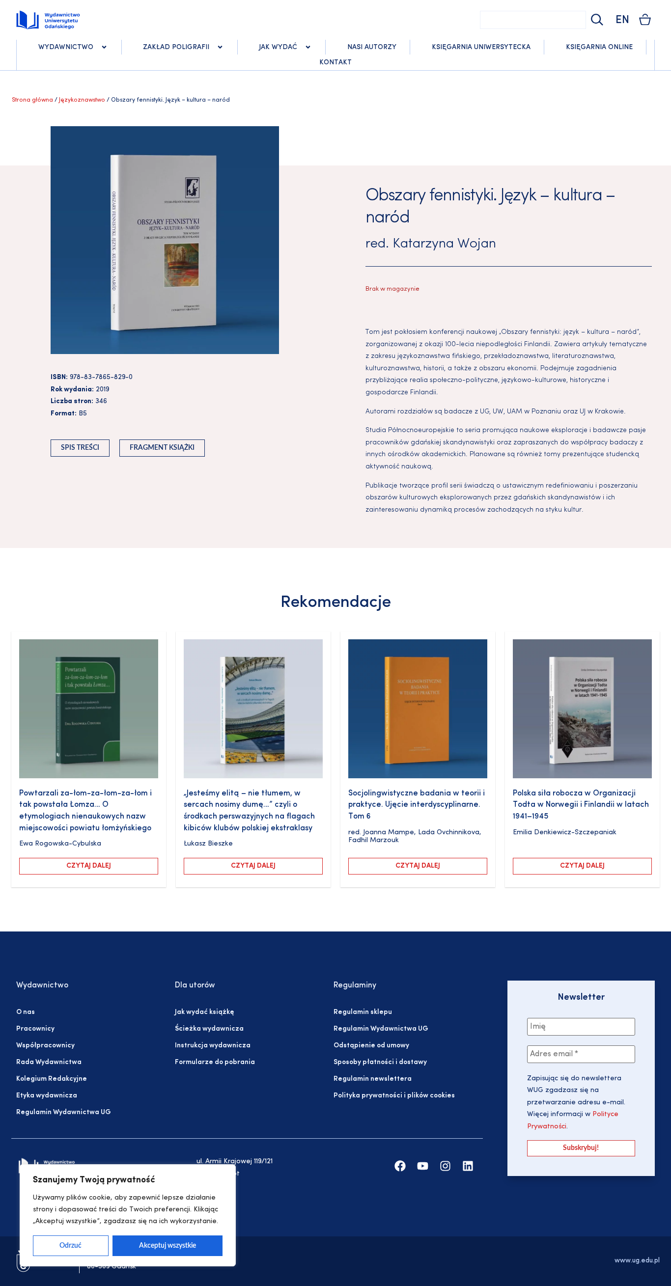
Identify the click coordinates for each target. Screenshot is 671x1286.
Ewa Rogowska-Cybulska (60, 844)
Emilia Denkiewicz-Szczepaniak (564, 832)
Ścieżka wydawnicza (209, 1029)
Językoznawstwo (82, 100)
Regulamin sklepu (363, 1012)
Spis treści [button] (80, 447)
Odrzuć (70, 1245)
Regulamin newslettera (373, 1079)
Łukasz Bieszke (208, 844)
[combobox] (533, 20)
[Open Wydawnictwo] (104, 47)
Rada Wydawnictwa (49, 1062)
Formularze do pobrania (215, 1062)
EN (622, 20)
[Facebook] (400, 1166)
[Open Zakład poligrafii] (220, 47)
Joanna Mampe (388, 832)
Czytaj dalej (88, 866)
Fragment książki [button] (162, 447)
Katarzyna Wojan (444, 244)
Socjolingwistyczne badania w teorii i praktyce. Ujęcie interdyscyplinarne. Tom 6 (416, 805)
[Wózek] (645, 19)
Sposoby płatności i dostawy (380, 1062)
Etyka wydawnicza (46, 1095)
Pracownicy (35, 1029)
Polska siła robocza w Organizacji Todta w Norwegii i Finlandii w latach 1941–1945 (581, 805)
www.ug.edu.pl (637, 1260)
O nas (25, 1012)
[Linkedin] (468, 1166)
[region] (128, 1215)
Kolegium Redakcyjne (51, 1079)
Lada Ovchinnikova (448, 832)
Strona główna (32, 100)
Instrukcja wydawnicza (213, 1045)
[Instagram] (445, 1166)
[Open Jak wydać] (308, 47)
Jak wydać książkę (204, 1012)
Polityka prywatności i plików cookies (394, 1095)
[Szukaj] (596, 20)
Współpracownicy (45, 1045)
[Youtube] (423, 1166)
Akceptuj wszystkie (167, 1245)
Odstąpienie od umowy (371, 1045)
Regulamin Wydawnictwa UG (63, 1112)
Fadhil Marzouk (373, 840)
